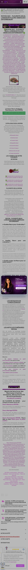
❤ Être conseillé (21, 285)
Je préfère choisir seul (21, 288)
